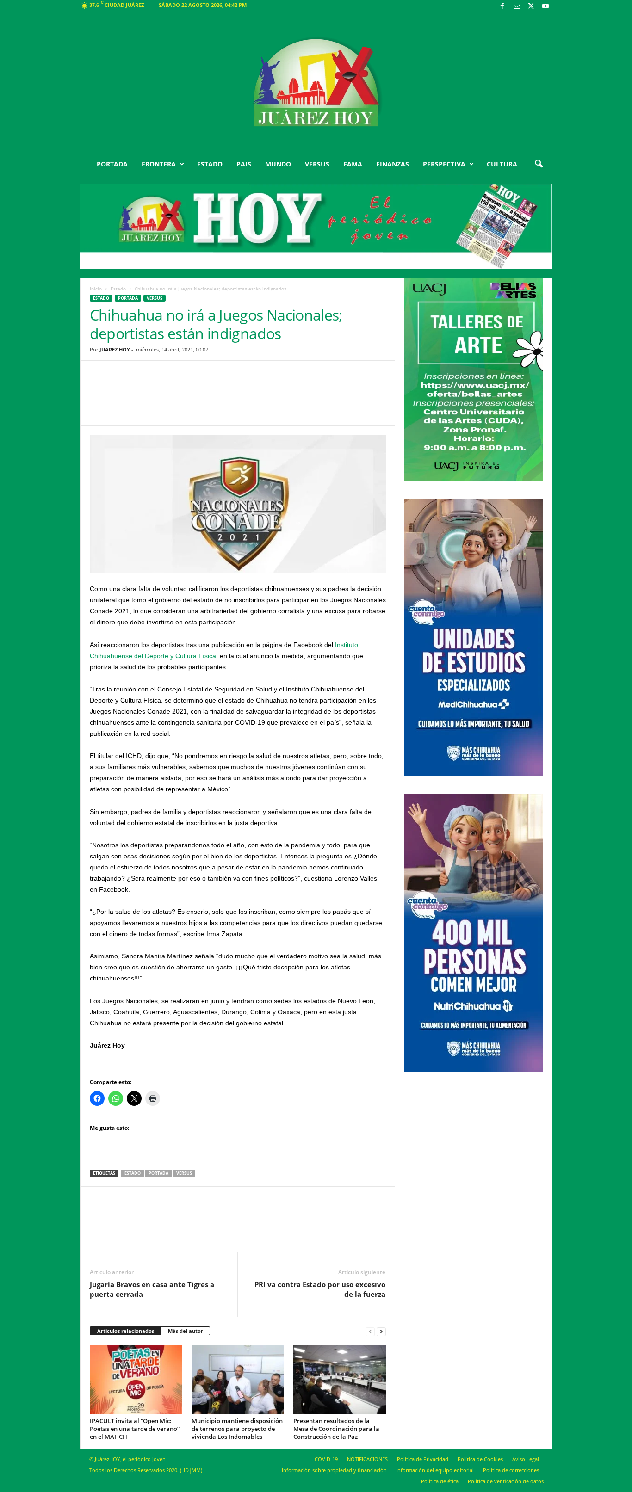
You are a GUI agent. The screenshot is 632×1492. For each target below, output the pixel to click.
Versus (154, 298)
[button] (538, 164)
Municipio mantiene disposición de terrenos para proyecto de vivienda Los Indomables (237, 1429)
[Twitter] (531, 6)
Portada (158, 1173)
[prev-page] (370, 1331)
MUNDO (278, 164)
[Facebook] (502, 6)
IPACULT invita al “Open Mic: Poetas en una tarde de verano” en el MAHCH (135, 1429)
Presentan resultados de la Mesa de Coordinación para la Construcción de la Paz (336, 1429)
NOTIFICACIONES (367, 1458)
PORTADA (112, 164)
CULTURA (502, 164)
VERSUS (317, 164)
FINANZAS (392, 164)
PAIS (243, 164)
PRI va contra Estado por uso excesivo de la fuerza (319, 1289)
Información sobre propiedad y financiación (334, 1470)
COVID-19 (326, 1458)
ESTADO (210, 164)
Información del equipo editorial (435, 1470)
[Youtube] (545, 6)
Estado (118, 288)
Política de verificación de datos (506, 1481)
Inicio (96, 288)
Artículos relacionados (125, 1330)
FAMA (352, 164)
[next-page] (381, 1331)
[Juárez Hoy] (316, 82)
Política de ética (440, 1481)
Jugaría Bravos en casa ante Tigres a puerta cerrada (152, 1289)
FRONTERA (159, 164)
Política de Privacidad (422, 1458)
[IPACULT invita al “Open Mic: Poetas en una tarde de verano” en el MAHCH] (136, 1379)
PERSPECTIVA (444, 164)
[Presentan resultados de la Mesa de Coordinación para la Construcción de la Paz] (339, 1379)
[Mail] (516, 6)
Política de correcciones (511, 1470)
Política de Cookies (480, 1458)
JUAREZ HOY (114, 349)
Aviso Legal (525, 1458)
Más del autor (185, 1330)
